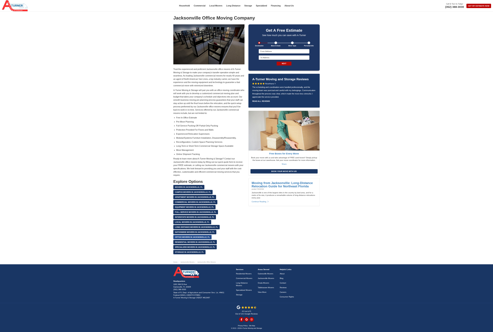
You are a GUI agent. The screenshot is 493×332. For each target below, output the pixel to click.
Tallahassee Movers (266, 287)
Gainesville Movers (265, 274)
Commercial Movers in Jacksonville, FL (195, 202)
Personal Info (309, 46)
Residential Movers (244, 274)
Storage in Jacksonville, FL (189, 252)
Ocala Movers (263, 283)
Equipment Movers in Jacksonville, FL (194, 207)
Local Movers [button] (215, 6)
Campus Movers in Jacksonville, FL (193, 192)
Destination (259, 46)
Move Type (292, 46)
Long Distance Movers (242, 284)
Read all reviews (261, 101)
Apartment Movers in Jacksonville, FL (194, 197)
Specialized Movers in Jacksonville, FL (195, 247)
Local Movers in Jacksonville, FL (192, 222)
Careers (283, 292)
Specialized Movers (244, 290)
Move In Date (276, 46)
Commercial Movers (244, 278)
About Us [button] (289, 6)
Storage (239, 295)
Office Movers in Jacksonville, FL (192, 237)
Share (284, 164)
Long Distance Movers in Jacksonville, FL (196, 227)
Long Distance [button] (233, 6)
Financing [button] (276, 6)
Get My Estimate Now (478, 6)
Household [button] (184, 6)
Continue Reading (259, 202)
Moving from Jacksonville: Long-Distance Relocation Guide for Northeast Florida (282, 184)
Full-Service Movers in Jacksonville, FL (195, 212)
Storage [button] (248, 6)
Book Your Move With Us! (284, 171)
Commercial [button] (199, 6)
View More (262, 292)
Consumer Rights (287, 297)
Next (284, 64)
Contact (283, 283)
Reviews (283, 287)
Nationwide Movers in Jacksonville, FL (195, 232)
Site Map (252, 326)
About (282, 274)
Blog (281, 278)
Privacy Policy (243, 326)
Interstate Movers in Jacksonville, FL (194, 217)
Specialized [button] (261, 6)
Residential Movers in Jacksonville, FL (195, 242)
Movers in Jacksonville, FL (189, 187)
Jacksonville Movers (266, 278)
